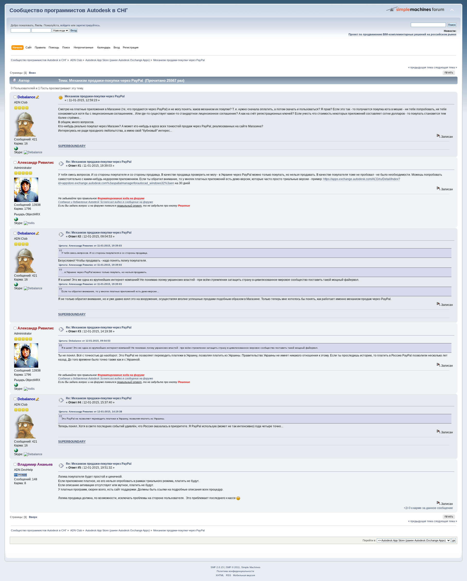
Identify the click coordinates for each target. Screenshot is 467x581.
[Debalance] (33, 152)
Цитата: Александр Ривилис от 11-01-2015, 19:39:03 (90, 245)
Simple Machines (250, 567)
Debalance (26, 97)
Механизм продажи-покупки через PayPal (95, 96)
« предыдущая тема (420, 67)
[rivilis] (29, 223)
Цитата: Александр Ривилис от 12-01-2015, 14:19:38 (90, 411)
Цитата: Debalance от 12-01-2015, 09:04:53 (84, 340)
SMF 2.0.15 (217, 567)
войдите (65, 25)
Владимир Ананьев (35, 464)
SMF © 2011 (233, 567)
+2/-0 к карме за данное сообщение (428, 508)
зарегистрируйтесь (88, 25)
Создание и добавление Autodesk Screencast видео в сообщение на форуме (105, 201)
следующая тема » (445, 67)
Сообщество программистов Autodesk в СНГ (68, 10)
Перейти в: (369, 540)
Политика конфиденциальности (235, 571)
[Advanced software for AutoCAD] (16, 149)
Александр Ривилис (36, 162)
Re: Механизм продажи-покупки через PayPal (98, 161)
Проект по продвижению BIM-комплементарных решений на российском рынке (402, 34)
